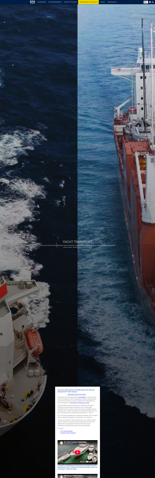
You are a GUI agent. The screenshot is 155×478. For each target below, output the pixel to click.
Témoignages (112, 2)
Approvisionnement (55, 2)
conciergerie (82, 397)
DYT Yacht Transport (67, 431)
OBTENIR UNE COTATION (77, 394)
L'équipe (102, 2)
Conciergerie (41, 2)
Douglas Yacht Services (32, 2)
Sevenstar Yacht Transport (68, 433)
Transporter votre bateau (88, 2)
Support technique (70, 2)
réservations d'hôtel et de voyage (80, 402)
